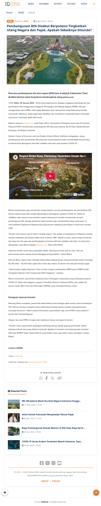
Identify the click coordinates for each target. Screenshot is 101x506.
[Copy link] (59, 378)
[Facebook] (47, 378)
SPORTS (58, 3)
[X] (52, 378)
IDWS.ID (44, 502)
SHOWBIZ (44, 3)
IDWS (26, 21)
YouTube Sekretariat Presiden (37, 362)
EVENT (84, 3)
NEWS (31, 3)
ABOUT (45, 481)
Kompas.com (18, 356)
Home (9, 12)
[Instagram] (53, 463)
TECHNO (71, 3)
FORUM (56, 481)
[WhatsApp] (40, 378)
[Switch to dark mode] (5, 492)
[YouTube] (59, 463)
